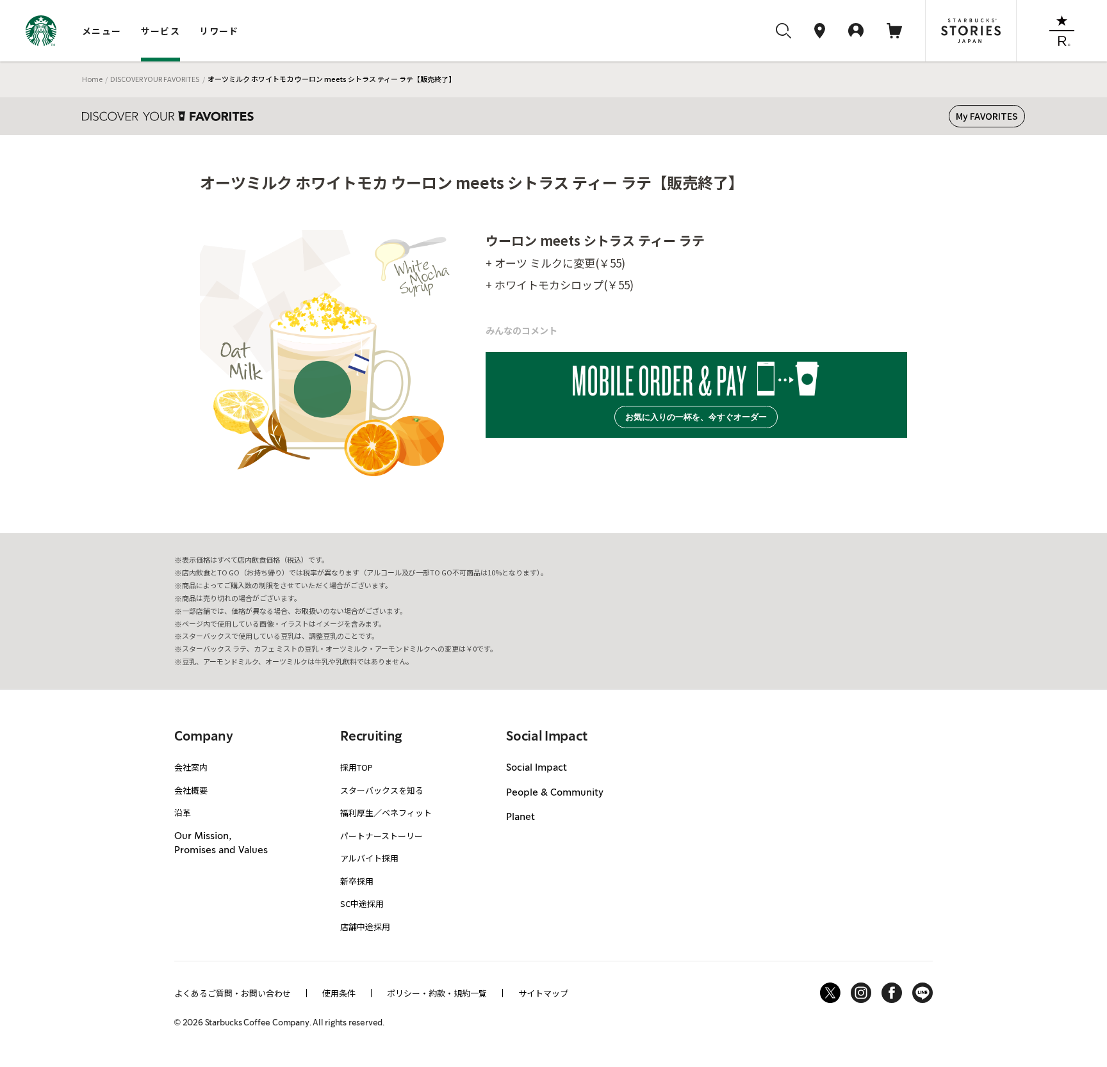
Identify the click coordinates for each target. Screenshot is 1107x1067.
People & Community (554, 793)
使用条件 (339, 993)
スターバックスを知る (381, 790)
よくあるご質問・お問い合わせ (232, 993)
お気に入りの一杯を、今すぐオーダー (696, 417)
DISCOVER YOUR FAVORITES (154, 79)
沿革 (182, 812)
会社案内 (191, 767)
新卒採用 (356, 881)
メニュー (102, 30)
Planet (520, 817)
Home (92, 79)
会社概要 (191, 790)
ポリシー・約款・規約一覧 (437, 993)
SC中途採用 (362, 903)
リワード (219, 30)
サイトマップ (543, 993)
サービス (161, 30)
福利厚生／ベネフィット (386, 812)
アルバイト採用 (369, 858)
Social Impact (536, 768)
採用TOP (356, 767)
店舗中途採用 (365, 926)
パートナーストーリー (381, 836)
